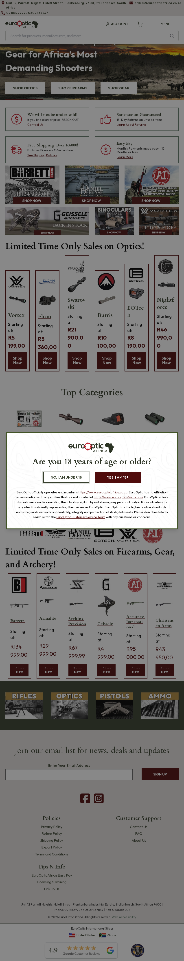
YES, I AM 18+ (117, 477)
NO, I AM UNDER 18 (66, 477)
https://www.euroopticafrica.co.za (103, 492)
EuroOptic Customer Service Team (81, 517)
